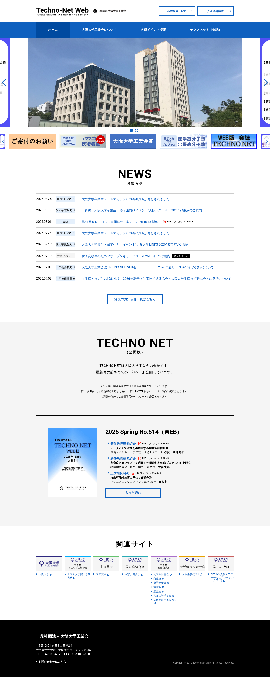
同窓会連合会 (132, 574)
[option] (135, 82)
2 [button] (136, 130)
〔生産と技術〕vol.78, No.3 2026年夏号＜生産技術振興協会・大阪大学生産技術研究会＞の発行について (156, 279)
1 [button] (131, 130)
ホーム (53, 30)
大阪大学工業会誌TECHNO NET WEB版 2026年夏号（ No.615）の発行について (148, 267)
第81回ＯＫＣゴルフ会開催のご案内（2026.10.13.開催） (121, 222)
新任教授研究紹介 (123, 444)
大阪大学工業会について (99, 30)
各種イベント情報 (153, 30)
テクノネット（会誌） (206, 30)
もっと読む (133, 493)
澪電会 (157, 587)
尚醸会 (157, 578)
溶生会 (157, 591)
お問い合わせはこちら (52, 661)
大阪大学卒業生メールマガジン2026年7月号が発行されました (126, 233)
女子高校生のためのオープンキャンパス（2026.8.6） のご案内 (126, 256)
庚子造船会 (159, 582)
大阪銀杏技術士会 (192, 574)
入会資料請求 (215, 11)
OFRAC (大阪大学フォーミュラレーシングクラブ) (222, 577)
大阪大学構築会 (162, 595)
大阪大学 (44, 574)
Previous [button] (4, 82)
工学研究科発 (119, 473)
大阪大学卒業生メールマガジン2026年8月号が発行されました (126, 199)
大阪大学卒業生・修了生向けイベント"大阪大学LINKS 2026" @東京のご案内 (135, 244)
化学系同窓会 (161, 574)
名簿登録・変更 (177, 11)
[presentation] (3, 141)
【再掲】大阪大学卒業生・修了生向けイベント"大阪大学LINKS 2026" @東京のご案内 (142, 210)
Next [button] (266, 82)
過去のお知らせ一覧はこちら (135, 299)
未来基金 (101, 574)
